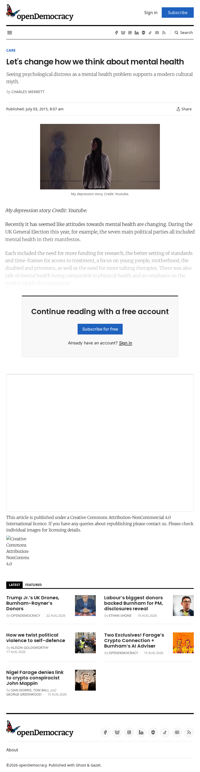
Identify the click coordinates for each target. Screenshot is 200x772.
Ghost (81, 765)
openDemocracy (25, 615)
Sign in (125, 342)
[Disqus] (100, 443)
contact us (156, 523)
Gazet (96, 765)
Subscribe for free (100, 329)
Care (11, 50)
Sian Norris (21, 690)
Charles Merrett (28, 91)
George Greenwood (23, 694)
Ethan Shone (120, 615)
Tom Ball (41, 690)
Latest (14, 584)
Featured (33, 584)
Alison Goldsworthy (29, 647)
